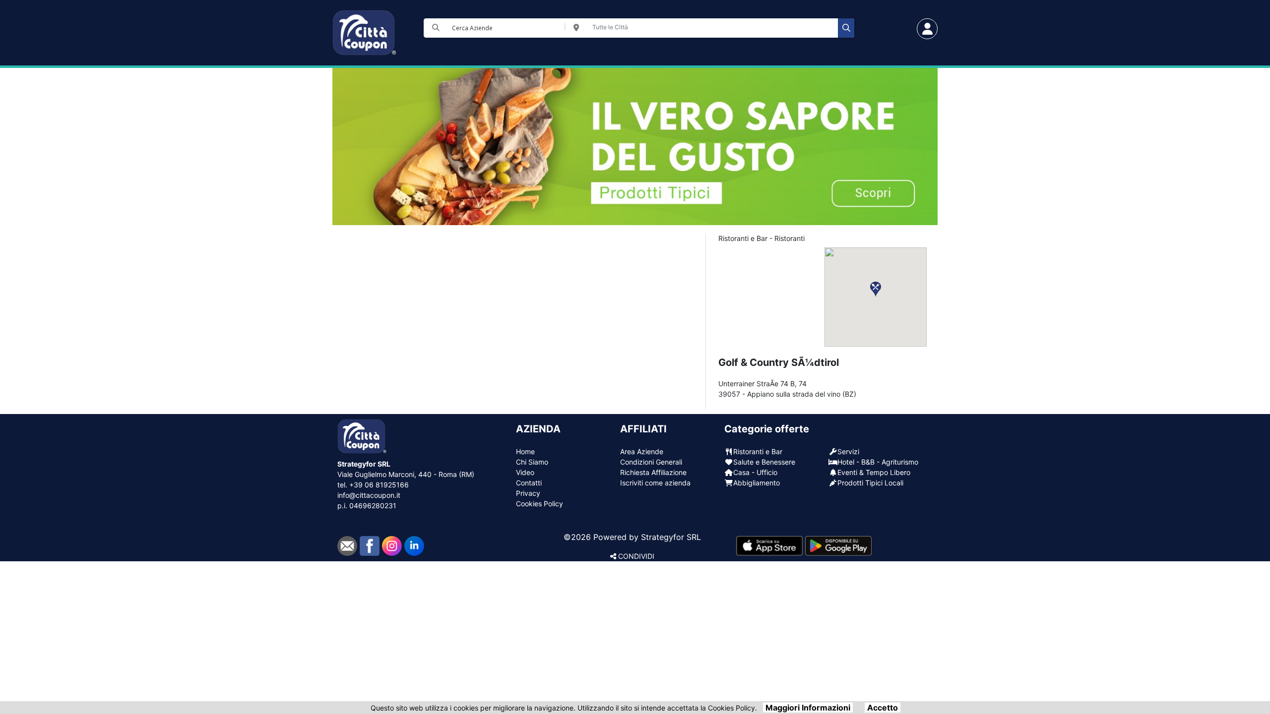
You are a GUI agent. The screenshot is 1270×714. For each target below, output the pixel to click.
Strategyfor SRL (671, 537)
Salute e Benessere (764, 462)
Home (525, 451)
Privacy (528, 493)
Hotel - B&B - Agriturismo (877, 462)
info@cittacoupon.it (368, 495)
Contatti (529, 482)
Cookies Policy (539, 503)
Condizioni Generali (651, 462)
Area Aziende (641, 451)
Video (525, 472)
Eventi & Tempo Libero (873, 472)
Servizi (848, 451)
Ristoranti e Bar (757, 451)
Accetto (882, 708)
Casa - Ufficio (755, 472)
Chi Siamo (532, 462)
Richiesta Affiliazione (653, 472)
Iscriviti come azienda (655, 482)
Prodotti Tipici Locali (870, 482)
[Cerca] (846, 28)
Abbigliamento (756, 482)
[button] (875, 289)
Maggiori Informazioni (807, 708)
